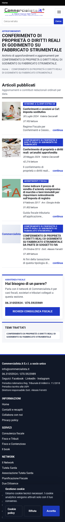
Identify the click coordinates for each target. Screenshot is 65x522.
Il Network (8, 462)
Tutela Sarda (9, 467)
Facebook (18, 378)
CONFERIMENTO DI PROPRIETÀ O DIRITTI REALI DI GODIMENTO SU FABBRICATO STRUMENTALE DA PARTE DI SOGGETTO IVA (42, 240)
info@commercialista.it (15, 369)
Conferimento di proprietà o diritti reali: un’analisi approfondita (43, 151)
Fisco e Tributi (10, 438)
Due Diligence (10, 483)
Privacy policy (10, 420)
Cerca (58, 21)
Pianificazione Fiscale (15, 478)
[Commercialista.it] (27, 12)
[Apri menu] (59, 11)
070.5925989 (34, 302)
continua (58, 130)
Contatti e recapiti (12, 409)
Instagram (44, 378)
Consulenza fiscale (13, 433)
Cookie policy (12, 511)
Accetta (51, 511)
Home (5, 2)
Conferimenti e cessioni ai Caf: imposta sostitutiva (41, 110)
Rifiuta (32, 511)
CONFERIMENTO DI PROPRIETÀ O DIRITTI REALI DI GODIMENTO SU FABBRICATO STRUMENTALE (31, 335)
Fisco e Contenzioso (14, 444)
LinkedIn (31, 378)
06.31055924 (14, 302)
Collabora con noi (12, 414)
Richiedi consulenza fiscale (32, 311)
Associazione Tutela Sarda (17, 473)
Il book (6, 449)
